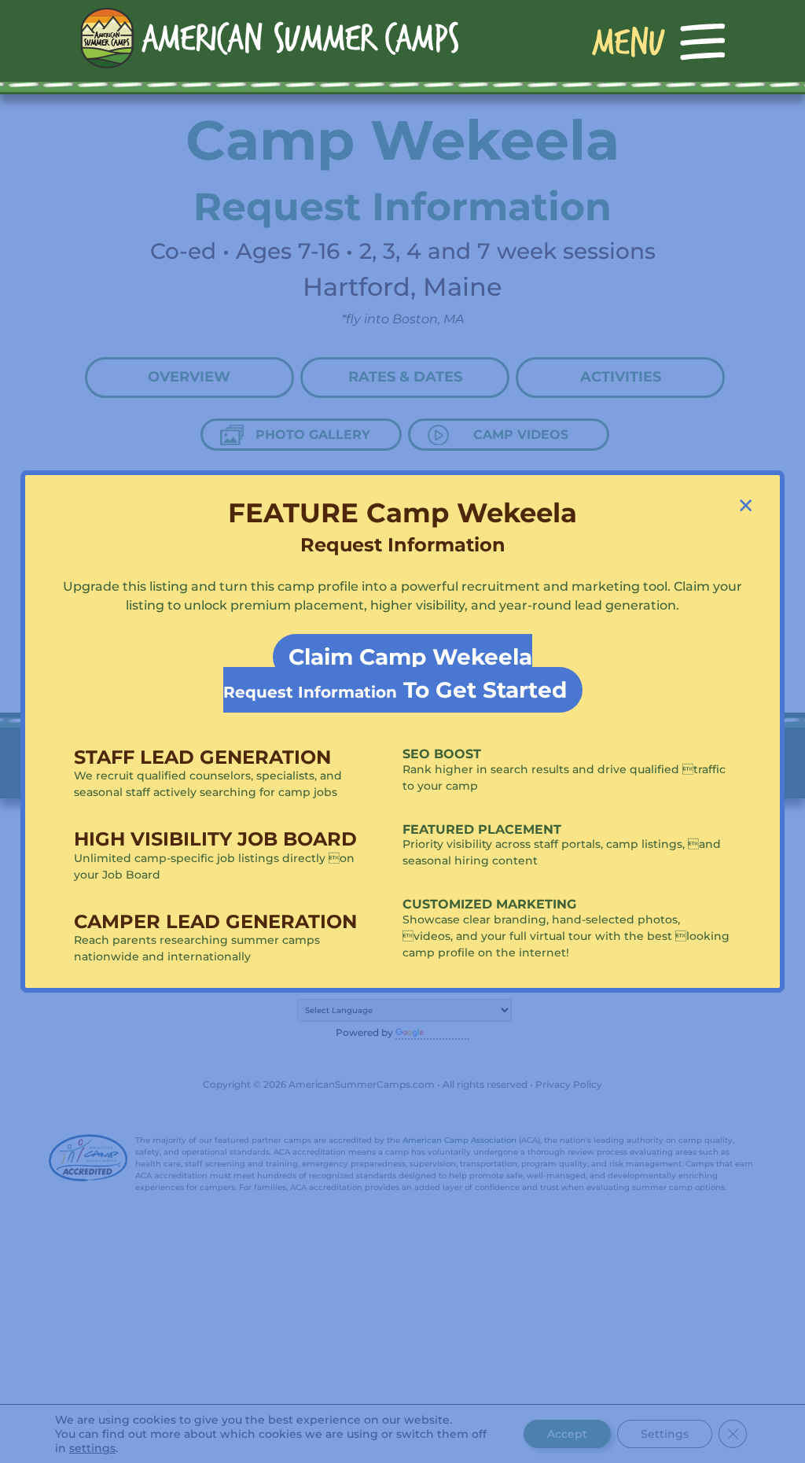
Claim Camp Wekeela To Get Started (395, 673)
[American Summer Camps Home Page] (269, 37)
